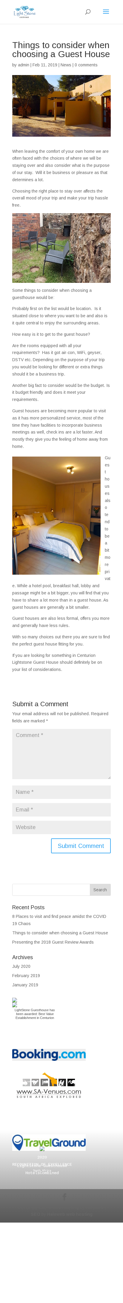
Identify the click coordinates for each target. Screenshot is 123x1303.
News (66, 64)
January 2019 (25, 984)
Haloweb (95, 1207)
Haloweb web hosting (70, 1214)
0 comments (86, 64)
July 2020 (21, 966)
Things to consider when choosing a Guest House (60, 932)
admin (23, 64)
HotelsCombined (42, 1173)
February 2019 (26, 975)
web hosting (66, 1207)
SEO (35, 1214)
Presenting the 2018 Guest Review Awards (53, 942)
